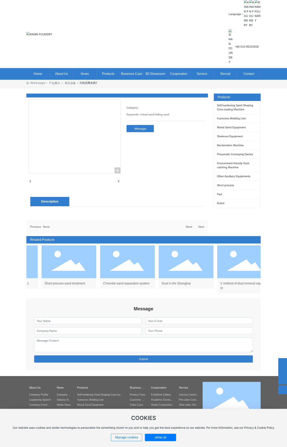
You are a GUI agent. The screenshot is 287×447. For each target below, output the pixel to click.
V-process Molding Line (231, 118)
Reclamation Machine (230, 145)
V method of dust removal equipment (232, 269)
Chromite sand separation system (115, 269)
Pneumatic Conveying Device (235, 154)
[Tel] (282, 362)
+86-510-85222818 (247, 46)
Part (219, 194)
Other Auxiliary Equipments (233, 176)
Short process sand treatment (56, 269)
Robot (220, 203)
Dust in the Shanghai (173, 269)
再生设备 (70, 83)
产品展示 (54, 83)
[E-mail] (282, 371)
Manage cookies (126, 437)
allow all (160, 437)
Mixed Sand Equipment (231, 127)
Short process (225, 185)
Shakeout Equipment (230, 136)
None (46, 226)
